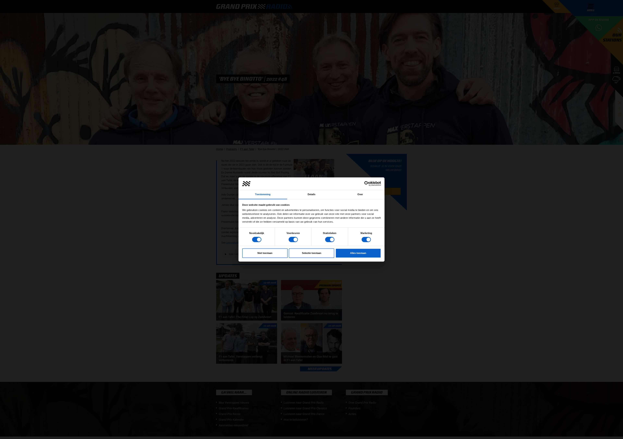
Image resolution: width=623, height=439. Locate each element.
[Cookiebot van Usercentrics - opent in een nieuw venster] (367, 183)
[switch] (293, 239)
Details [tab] (312, 194)
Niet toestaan (264, 253)
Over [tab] (360, 194)
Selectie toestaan (311, 253)
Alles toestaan (358, 253)
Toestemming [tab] (262, 194)
